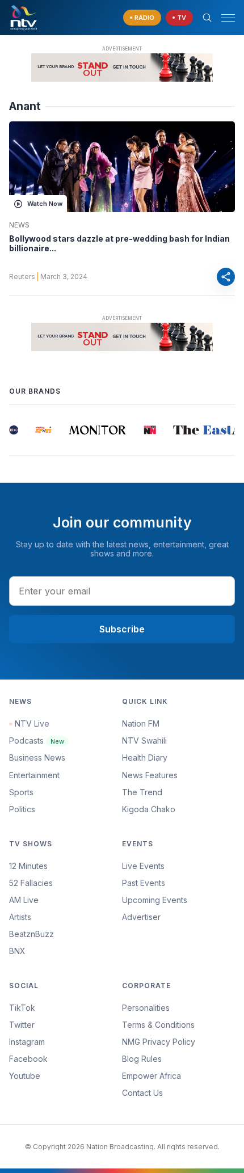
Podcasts (36, 740)
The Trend (142, 792)
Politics (22, 809)
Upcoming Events (154, 900)
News (19, 225)
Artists (20, 917)
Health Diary (144, 757)
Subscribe (122, 629)
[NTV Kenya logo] (23, 17)
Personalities (146, 1007)
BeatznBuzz (31, 934)
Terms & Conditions (158, 1024)
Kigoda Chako (148, 809)
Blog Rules (142, 1059)
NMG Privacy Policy (158, 1042)
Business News (37, 757)
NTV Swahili (144, 740)
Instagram (27, 1042)
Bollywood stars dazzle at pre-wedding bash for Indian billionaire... (119, 244)
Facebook (28, 1059)
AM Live (24, 900)
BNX (17, 951)
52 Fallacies (31, 883)
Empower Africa (151, 1076)
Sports (21, 792)
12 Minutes (28, 866)
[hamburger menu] (228, 17)
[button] (223, 17)
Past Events (143, 883)
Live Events (143, 866)
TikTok (22, 1007)
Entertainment (34, 775)
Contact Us (142, 1093)
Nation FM (140, 723)
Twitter (22, 1024)
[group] (13, 429)
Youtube (24, 1076)
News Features (150, 775)
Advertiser (141, 917)
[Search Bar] (207, 17)
